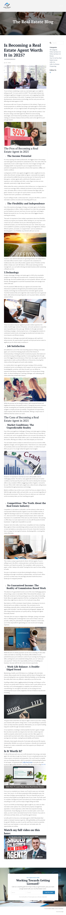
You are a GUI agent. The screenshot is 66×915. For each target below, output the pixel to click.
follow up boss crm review (55, 55)
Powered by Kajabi (59, 911)
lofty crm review (54, 64)
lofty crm (52, 62)
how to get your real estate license (9, 59)
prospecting (53, 66)
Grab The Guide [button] (49, 892)
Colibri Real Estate (27, 762)
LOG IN (61, 6)
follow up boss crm (55, 52)
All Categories (53, 50)
